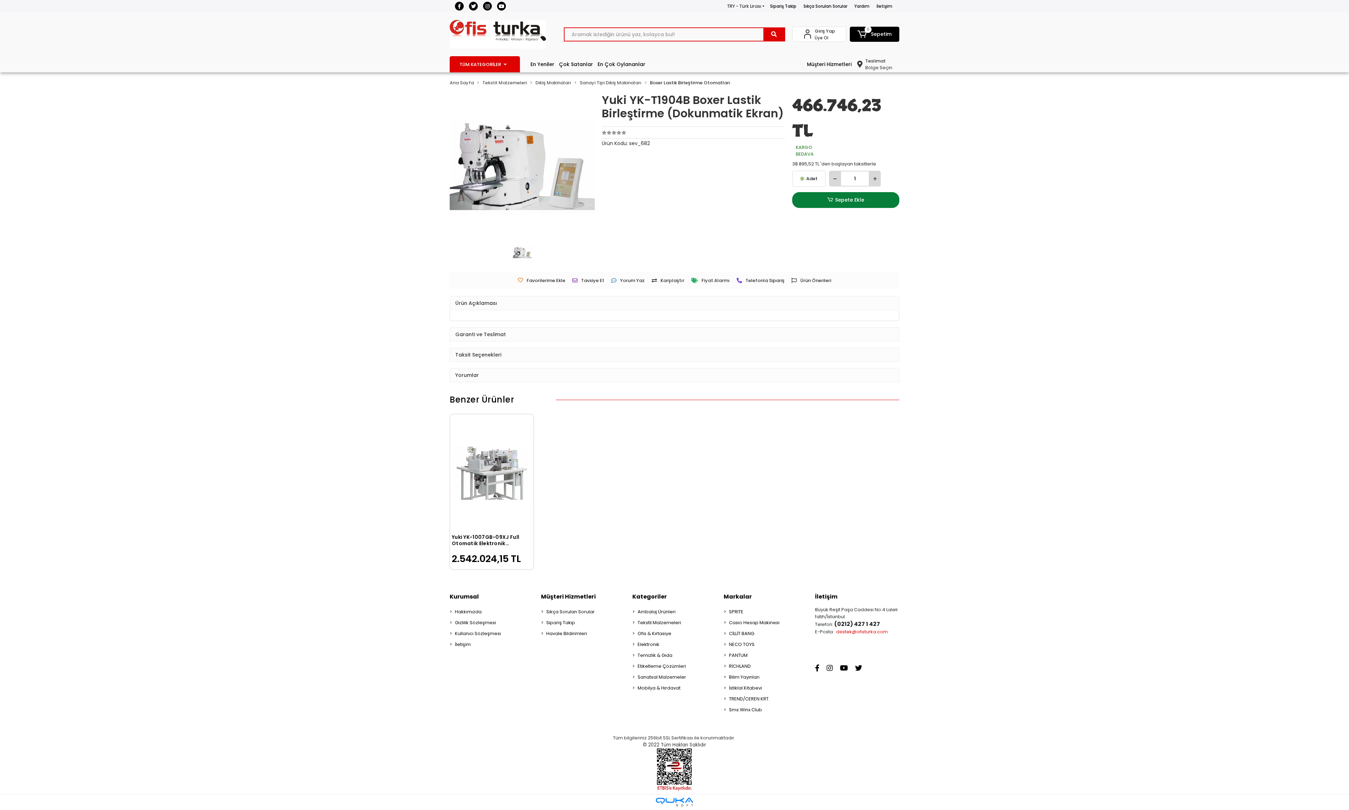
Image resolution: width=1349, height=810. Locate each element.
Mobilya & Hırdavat (659, 688)
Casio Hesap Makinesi (754, 622)
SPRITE (736, 611)
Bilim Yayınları (744, 677)
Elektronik (648, 644)
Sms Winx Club (745, 709)
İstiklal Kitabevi (745, 688)
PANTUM (738, 655)
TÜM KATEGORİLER (480, 64)
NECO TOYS (742, 644)
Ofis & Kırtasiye (654, 633)
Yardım (861, 6)
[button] (875, 34)
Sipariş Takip (783, 6)
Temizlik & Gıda (655, 655)
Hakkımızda (468, 611)
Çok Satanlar (576, 64)
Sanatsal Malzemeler (662, 677)
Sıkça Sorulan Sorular (825, 6)
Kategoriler (649, 597)
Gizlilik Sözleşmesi (475, 622)
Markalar (738, 597)
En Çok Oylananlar (621, 64)
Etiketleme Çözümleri (662, 666)
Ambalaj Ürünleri (657, 611)
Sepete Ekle (849, 199)
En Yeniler (542, 64)
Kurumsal (464, 597)
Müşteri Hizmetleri (829, 64)
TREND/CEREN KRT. (749, 698)
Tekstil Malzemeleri (659, 622)
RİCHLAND (740, 666)
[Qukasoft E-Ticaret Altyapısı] (674, 802)
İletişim (884, 6)
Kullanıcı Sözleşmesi (478, 633)
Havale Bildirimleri (566, 633)
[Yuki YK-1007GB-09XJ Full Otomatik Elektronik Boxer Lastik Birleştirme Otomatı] (492, 473)
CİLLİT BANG (741, 633)
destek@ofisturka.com (862, 631)
